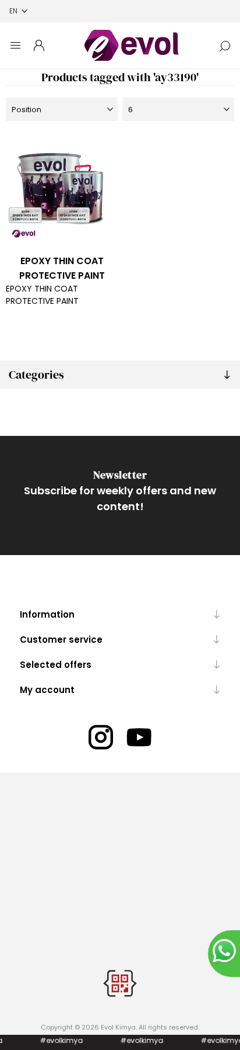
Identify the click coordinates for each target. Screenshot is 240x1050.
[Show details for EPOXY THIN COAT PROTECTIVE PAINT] (62, 189)
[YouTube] (139, 737)
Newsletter (120, 474)
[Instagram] (100, 737)
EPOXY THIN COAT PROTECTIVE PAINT (62, 268)
